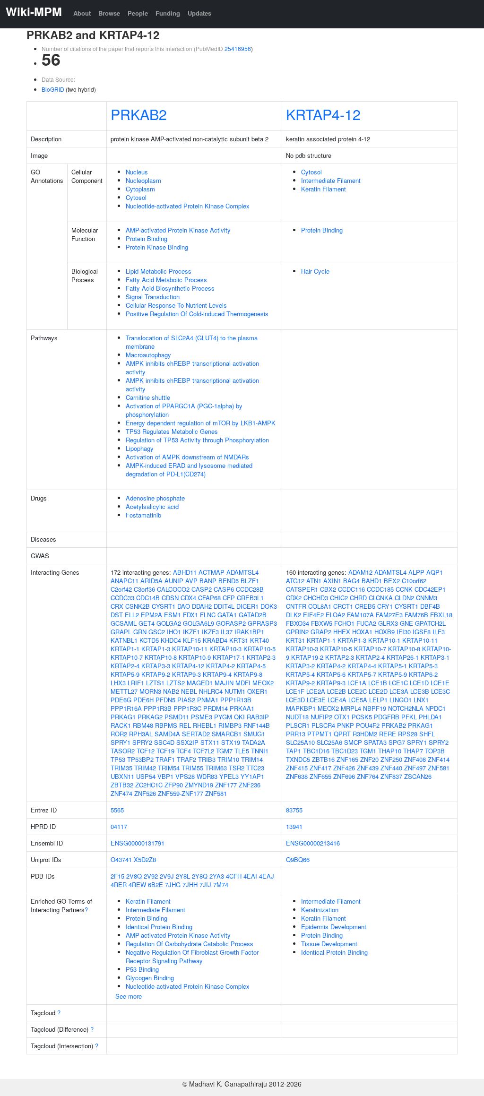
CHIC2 (339, 597)
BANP (207, 580)
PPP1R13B (235, 699)
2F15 (117, 876)
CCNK (404, 589)
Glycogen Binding (150, 977)
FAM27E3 (389, 614)
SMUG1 (254, 733)
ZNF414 (438, 759)
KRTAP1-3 (155, 648)
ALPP (416, 572)
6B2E (155, 884)
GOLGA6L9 (198, 623)
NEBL (189, 691)
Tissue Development (329, 943)
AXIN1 (332, 580)
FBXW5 (321, 623)
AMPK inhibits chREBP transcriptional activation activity (192, 367)
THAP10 (389, 750)
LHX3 (118, 682)
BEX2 (392, 580)
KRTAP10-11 (189, 648)
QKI (239, 716)
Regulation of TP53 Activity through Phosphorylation (197, 439)
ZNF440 (391, 767)
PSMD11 (176, 716)
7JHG (173, 884)
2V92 (151, 876)
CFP (229, 597)
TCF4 (183, 750)
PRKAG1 (123, 716)
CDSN (170, 597)
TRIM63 (216, 767)
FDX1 (190, 614)
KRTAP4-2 (220, 665)
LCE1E (440, 682)
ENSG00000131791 (137, 842)
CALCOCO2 (173, 589)
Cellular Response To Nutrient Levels (176, 305)
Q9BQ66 (298, 859)
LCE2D (378, 691)
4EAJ (266, 876)
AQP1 (434, 572)
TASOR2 (123, 750)
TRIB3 (207, 759)
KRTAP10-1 (384, 640)
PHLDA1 (430, 716)
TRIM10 (228, 759)
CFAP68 (209, 597)
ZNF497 (415, 767)
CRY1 (385, 606)
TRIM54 (169, 767)
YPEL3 (229, 776)
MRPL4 (351, 708)
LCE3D (295, 699)
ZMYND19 (199, 784)
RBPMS (166, 725)
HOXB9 (384, 631)
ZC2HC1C (149, 784)
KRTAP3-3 (155, 665)
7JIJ (205, 884)
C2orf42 (121, 589)
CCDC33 (122, 597)
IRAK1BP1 (249, 631)
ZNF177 (226, 784)
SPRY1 (120, 742)
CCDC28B (250, 589)
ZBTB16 (323, 759)
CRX (117, 606)
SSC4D (164, 742)
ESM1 (172, 614)
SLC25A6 (329, 742)
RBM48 (143, 725)
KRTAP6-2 (423, 674)
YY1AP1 (252, 776)
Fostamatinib (143, 514)
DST (117, 614)
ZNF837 (391, 776)
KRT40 (259, 640)
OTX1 (342, 716)
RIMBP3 (230, 725)
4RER (119, 884)
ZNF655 (320, 776)
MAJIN (224, 682)
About (82, 13)
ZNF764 (368, 776)
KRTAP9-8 (247, 674)
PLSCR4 (323, 725)
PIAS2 (186, 699)
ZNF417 (320, 767)
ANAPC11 (124, 580)
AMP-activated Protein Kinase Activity (178, 229)
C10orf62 (414, 580)
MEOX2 (263, 682)
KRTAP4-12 (323, 114)
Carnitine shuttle (148, 397)
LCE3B (419, 691)
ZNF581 (216, 793)
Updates (199, 13)
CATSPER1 (302, 589)
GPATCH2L (430, 623)
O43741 (121, 859)
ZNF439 (368, 767)
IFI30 (404, 631)
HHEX (341, 631)
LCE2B (336, 691)
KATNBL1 (124, 640)
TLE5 (241, 750)
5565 (117, 809)
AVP (191, 580)
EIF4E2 (313, 614)
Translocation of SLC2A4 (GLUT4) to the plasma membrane (192, 342)
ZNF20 (369, 759)
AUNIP (173, 580)
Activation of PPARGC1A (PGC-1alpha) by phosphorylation (184, 410)
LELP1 (378, 699)
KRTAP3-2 (300, 665)
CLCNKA (381, 597)
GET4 (146, 623)
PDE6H (143, 699)
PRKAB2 (139, 114)
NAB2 (171, 691)
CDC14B (148, 597)
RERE (387, 733)
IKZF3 (210, 631)
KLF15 (192, 640)
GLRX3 (388, 623)
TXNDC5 (298, 759)
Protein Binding (146, 238)
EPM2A (151, 614)
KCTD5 (149, 640)
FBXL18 (441, 614)
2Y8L (183, 876)
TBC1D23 (344, 750)
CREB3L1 (250, 597)
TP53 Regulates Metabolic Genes (172, 431)
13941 (294, 826)
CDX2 (294, 597)
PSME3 (201, 716)
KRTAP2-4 (125, 665)
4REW (137, 884)
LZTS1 (155, 682)
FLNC (208, 614)
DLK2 (293, 614)
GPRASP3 (262, 623)
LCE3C (440, 691)
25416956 (238, 48)
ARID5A (151, 580)
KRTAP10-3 (225, 648)
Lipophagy (140, 448)
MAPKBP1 (301, 708)
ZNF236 (249, 784)
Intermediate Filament (331, 180)
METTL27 (124, 691)
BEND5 (228, 580)
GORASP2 (231, 623)
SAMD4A (167, 733)
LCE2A (315, 691)
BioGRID (53, 89)
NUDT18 (297, 716)
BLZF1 (250, 580)
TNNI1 (259, 750)
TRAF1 (165, 759)
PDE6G (121, 699)
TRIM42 (145, 767)
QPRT (342, 733)
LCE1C (398, 682)
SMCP (353, 742)
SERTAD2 (196, 733)
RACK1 (121, 725)
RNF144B (256, 725)
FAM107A (360, 614)
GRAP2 (321, 631)
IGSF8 (422, 631)
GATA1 (227, 614)
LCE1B (377, 682)
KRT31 (238, 640)
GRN (140, 631)
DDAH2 (202, 606)
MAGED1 (200, 682)
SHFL (427, 733)
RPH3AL (141, 733)
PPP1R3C (187, 708)
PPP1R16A (126, 708)
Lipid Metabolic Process (158, 271)
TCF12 (146, 750)
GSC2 (156, 631)
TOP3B (435, 750)
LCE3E (316, 699)
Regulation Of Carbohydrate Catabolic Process (189, 943)
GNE (406, 623)
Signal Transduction (153, 296)
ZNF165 (347, 759)
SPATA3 (375, 742)
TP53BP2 (140, 759)
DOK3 (268, 606)
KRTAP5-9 (125, 674)
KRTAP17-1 (229, 657)
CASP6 (224, 589)
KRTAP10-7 (127, 657)
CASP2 (201, 589)
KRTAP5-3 (423, 665)
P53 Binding (142, 969)
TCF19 (165, 750)
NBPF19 (374, 708)
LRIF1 (136, 682)
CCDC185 (380, 589)
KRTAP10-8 (161, 657)
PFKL (409, 716)
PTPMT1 (319, 733)
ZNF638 (297, 776)
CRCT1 (343, 606)
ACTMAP (212, 572)
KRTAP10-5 (259, 648)
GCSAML (124, 623)
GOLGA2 (168, 623)
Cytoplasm (140, 188)
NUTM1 (235, 691)
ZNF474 (121, 793)
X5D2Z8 (145, 859)
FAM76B (416, 614)
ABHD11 (185, 572)
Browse (109, 13)
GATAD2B (253, 614)
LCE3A (398, 691)
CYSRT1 (163, 606)
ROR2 (119, 733)
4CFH (234, 876)
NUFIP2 (321, 716)
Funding (168, 13)
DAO (183, 606)
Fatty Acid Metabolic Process (166, 279)
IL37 (227, 631)
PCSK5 (362, 716)
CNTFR (296, 606)
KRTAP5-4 (300, 674)
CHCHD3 (315, 597)
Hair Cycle (315, 271)
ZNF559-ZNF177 (180, 793)
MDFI (243, 682)
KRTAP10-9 (195, 657)
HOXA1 (362, 631)
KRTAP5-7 (361, 674)
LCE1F (295, 691)
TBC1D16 (316, 750)
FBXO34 (297, 623)
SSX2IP (187, 742)
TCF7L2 (203, 750)
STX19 (230, 742)
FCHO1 (344, 623)
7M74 (220, 884)
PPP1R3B (158, 708)
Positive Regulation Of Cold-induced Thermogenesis (197, 313)
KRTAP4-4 (361, 665)
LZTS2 (175, 682)
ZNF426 (344, 767)
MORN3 (150, 691)
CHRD (358, 597)
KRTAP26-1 (403, 657)
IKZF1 (191, 631)
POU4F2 (368, 725)
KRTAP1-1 (125, 648)
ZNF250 (391, 759)
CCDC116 (351, 589)
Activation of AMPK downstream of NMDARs (187, 456)
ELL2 (132, 614)
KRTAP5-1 (392, 665)
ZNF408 (415, 759)
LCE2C (357, 691)
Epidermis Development (333, 926)
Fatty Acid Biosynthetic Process (170, 288)
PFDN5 (165, 699)
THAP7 (413, 750)
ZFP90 (173, 784)
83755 (294, 809)
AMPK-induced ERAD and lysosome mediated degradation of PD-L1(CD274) (189, 469)
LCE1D (419, 682)
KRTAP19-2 (307, 657)
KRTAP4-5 (251, 665)
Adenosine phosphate (155, 497)
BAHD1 (372, 580)
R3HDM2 (365, 733)
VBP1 (165, 776)
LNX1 (421, 699)
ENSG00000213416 (313, 842)
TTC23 (255, 767)
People (138, 13)
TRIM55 (192, 767)
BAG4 (351, 580)
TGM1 (368, 750)
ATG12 (295, 580)
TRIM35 (121, 767)
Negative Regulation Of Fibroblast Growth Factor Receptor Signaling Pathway (192, 956)
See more (128, 996)
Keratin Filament (323, 188)
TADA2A (253, 742)
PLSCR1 (298, 725)
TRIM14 (252, 759)
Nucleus (137, 171)
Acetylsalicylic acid (152, 506)
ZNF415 (297, 767)
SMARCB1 (227, 733)
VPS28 (185, 776)
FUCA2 (366, 623)
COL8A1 (319, 606)
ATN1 (313, 580)
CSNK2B (137, 606)
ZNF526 (145, 793)
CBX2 (328, 589)
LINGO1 (400, 699)
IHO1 (174, 631)
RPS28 (407, 733)
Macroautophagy (148, 354)
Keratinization (319, 909)
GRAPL (121, 631)
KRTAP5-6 (331, 674)
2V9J (167, 876)
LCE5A (357, 699)
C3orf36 (144, 589)
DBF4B (430, 606)
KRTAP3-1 (435, 657)
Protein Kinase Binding (157, 246)
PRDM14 (215, 708)
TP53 (118, 759)
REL (185, 725)
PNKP (345, 725)
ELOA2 (335, 614)
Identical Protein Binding (159, 926)
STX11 (209, 742)
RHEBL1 (204, 725)
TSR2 (236, 767)
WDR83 (207, 776)
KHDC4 (171, 640)
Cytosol (136, 197)
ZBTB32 (122, 784)
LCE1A (356, 682)
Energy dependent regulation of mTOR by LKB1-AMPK (201, 422)
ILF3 (438, 631)
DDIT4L (224, 606)
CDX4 (188, 597)
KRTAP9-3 (186, 674)
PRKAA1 (242, 708)
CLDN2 (404, 597)
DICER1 (247, 606)
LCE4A (337, 699)
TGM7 (224, 750)
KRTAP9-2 (155, 674)
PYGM (223, 716)
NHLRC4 (211, 691)
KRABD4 (215, 640)
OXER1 (257, 691)
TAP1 (293, 750)
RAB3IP (258, 716)
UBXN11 (122, 776)
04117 (119, 826)
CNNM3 (426, 597)
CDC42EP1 (430, 589)
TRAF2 (186, 759)
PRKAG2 (150, 716)
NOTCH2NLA (406, 708)
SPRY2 (142, 742)
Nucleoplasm (143, 180)
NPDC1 (435, 708)
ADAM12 (360, 572)
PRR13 (295, 733)
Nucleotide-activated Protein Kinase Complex (188, 205)
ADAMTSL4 (242, 572)
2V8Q (134, 876)
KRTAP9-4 (217, 674)
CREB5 (365, 606)
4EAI (250, 876)
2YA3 (216, 876)
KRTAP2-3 (261, 657)
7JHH (190, 884)
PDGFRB (386, 716)
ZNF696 (344, 776)
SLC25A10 (300, 742)
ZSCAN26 (418, 776)
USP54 (146, 776)
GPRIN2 (297, 631)
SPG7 (397, 742)
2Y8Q (199, 876)
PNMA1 (207, 699)
